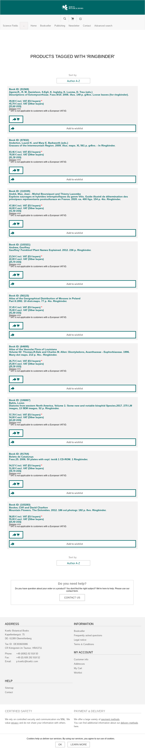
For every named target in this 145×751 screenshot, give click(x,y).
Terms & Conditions (84, 644)
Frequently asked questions (88, 635)
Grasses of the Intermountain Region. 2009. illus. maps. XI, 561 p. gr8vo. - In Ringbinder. (62, 145)
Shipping (12, 109)
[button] (10, 25)
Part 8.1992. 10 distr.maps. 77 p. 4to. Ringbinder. (38, 301)
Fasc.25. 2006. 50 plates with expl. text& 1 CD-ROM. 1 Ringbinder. (48, 459)
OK (60, 744)
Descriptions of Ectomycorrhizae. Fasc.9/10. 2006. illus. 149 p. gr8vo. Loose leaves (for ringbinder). (69, 94)
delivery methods (129, 723)
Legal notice (80, 640)
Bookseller (79, 631)
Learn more (79, 744)
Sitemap (9, 688)
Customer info (81, 659)
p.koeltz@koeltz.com (27, 661)
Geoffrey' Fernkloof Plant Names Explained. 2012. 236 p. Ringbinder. (50, 250)
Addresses (79, 664)
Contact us (72, 597)
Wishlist (78, 672)
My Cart (73, 18)
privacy (15, 723)
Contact (9, 692)
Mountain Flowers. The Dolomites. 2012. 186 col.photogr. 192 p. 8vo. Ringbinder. (57, 510)
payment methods (110, 719)
